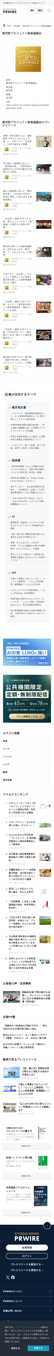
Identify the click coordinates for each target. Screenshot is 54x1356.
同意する (38, 1348)
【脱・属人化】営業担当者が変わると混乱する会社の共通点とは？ (27, 535)
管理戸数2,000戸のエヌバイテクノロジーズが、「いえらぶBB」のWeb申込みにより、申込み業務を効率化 (27, 602)
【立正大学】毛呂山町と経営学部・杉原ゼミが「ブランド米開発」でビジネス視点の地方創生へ (22, 922)
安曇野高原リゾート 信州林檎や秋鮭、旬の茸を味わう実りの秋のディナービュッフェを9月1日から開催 (22, 874)
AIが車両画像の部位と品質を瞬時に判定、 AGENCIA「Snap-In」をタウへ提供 (27, 613)
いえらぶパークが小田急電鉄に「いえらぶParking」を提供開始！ (27, 591)
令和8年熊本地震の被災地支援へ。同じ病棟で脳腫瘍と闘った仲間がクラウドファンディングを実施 (27, 428)
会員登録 (27, 1247)
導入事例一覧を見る (30, 1005)
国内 (32, 10)
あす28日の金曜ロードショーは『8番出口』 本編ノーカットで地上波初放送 (26, 1045)
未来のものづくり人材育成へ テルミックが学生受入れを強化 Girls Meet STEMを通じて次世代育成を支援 (23, 963)
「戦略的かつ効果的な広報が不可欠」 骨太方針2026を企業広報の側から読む (25, 1027)
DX (14, 572)
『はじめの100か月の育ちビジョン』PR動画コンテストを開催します (34, 1106)
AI (13, 516)
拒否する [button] (15, 1348)
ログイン (27, 1256)
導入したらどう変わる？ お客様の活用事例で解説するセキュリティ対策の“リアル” (27, 557)
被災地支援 (19, 407)
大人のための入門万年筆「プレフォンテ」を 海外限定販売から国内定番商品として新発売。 (22, 839)
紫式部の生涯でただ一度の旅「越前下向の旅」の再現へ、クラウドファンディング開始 (17, 360)
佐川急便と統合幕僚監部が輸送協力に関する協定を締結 (22, 857)
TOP (9, 26)
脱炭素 (16, 460)
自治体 (17, 26)
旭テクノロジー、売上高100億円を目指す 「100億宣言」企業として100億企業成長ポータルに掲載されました (27, 490)
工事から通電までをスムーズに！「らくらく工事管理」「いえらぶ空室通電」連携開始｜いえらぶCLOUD (27, 581)
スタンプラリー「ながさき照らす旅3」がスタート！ (22, 823)
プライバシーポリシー (27, 1327)
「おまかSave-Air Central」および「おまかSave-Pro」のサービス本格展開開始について (27, 501)
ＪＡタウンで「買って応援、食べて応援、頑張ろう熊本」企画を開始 (27, 446)
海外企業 (7, 780)
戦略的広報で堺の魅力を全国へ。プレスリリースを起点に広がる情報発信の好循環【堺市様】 (36, 997)
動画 (5, 772)
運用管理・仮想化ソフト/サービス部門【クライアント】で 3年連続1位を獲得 (27, 525)
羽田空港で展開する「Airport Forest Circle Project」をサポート (27, 479)
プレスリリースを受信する (26, 1270)
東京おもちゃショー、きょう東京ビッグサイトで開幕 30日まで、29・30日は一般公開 (25, 1036)
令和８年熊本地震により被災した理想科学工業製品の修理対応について (27, 438)
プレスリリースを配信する (26, 1264)
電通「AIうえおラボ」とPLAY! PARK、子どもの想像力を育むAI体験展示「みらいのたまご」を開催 (27, 546)
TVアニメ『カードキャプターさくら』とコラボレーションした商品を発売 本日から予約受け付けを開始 (22, 808)
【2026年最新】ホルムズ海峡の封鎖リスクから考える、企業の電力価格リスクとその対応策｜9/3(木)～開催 (27, 469)
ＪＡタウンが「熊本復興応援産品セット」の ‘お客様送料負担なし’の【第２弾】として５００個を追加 (27, 416)
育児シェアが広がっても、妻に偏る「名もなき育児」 (22, 890)
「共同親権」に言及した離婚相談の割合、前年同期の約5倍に (22, 904)
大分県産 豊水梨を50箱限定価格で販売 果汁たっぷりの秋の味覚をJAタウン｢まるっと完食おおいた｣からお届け (22, 942)
